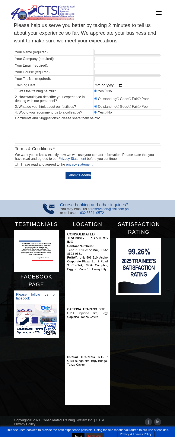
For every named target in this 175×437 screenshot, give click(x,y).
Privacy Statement (72, 158)
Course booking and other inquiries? (94, 204)
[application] (36, 320)
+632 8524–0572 (91, 213)
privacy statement (79, 164)
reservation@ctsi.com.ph (110, 209)
